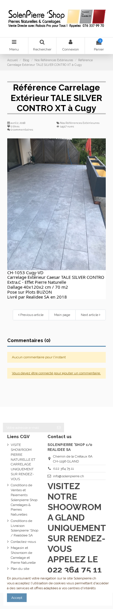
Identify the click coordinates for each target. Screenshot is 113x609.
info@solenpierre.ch (68, 476)
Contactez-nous (23, 542)
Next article (90, 315)
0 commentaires (22, 129)
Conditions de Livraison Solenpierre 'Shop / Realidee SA (24, 528)
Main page (62, 315)
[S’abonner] (59, 427)
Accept (16, 598)
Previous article (31, 315)
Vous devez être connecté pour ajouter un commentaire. (56, 373)
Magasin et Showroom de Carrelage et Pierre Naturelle (23, 555)
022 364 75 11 (63, 469)
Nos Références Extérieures (79, 122)
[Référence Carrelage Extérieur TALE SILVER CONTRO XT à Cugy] (56, 204)
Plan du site (20, 569)
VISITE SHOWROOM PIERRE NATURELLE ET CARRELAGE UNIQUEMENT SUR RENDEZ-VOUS (23, 462)
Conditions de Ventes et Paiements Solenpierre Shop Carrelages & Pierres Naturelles (24, 499)
